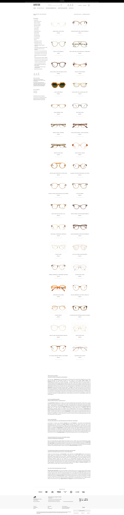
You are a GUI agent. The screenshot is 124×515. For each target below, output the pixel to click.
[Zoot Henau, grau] (80, 105)
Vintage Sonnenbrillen (51, 8)
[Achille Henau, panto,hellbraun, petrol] (58, 64)
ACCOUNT (85, 5)
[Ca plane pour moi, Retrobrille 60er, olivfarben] (80, 308)
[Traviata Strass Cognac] (80, 64)
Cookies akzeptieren (81, 510)
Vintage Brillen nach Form (38, 42)
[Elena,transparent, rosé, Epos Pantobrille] (80, 227)
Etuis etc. (71, 8)
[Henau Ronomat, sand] (58, 105)
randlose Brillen (36, 28)
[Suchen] (61, 5)
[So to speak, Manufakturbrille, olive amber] (58, 348)
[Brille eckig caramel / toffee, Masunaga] (80, 125)
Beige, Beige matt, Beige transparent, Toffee (41, 47)
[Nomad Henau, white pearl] (58, 24)
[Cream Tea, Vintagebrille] (58, 44)
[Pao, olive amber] (80, 186)
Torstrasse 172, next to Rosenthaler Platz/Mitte (54, 499)
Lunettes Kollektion (62, 8)
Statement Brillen (36, 38)
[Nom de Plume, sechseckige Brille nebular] (58, 328)
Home (34, 8)
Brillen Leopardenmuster (37, 21)
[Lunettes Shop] (36, 4)
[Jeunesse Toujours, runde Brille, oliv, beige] (80, 166)
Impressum (49, 506)
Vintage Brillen (40, 8)
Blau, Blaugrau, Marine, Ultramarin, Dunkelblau (39, 49)
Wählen (86, 14)
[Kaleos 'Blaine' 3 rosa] (80, 267)
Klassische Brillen (36, 32)
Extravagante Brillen (37, 35)
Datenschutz (50, 508)
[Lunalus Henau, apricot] (80, 146)
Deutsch (80, 5)
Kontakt (34, 506)
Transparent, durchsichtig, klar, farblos (40, 61)
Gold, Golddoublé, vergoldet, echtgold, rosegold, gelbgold (40, 67)
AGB (48, 507)
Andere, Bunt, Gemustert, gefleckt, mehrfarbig (39, 45)
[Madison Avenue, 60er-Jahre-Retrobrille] (80, 24)
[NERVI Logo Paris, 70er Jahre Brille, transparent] (80, 44)
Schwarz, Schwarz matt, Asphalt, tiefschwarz (41, 60)
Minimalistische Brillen (37, 25)
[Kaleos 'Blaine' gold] (80, 328)
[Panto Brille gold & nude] (80, 348)
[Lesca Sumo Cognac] (58, 85)
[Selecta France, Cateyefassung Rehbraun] (80, 206)
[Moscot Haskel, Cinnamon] (58, 125)
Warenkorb (35, 507)
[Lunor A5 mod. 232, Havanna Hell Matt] (80, 85)
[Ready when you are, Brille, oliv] (58, 206)
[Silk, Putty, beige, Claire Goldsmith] (80, 247)
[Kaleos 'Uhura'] (58, 247)
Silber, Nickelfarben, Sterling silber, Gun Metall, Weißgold (40, 65)
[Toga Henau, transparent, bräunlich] (58, 227)
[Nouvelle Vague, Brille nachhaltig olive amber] (58, 186)
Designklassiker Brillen (37, 31)
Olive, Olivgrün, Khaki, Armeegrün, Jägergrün (41, 57)
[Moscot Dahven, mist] (58, 146)
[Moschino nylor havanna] (58, 287)
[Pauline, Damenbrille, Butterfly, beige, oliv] (80, 287)
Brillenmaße (35, 91)
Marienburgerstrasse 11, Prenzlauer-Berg (54, 500)
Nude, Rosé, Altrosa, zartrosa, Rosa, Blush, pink (40, 55)
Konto (34, 508)
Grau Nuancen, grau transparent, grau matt (41, 52)
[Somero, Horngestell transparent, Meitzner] (58, 267)
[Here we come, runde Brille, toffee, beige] (58, 166)
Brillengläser (35, 92)
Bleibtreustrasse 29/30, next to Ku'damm (54, 501)
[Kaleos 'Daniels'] (58, 308)
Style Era (35, 39)
